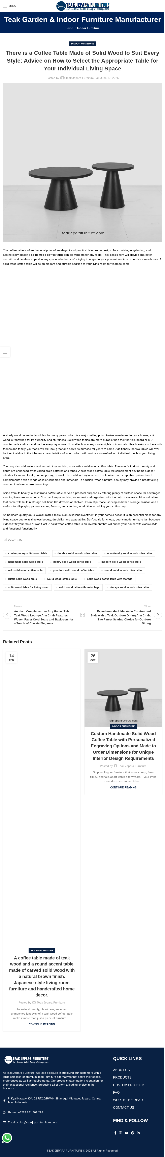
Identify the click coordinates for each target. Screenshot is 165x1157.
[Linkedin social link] (138, 1133)
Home (69, 28)
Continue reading (42, 1024)
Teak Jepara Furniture (80, 77)
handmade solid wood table (25, 561)
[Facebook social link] (115, 1133)
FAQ (116, 1092)
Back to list (82, 615)
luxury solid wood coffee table (72, 561)
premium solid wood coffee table (73, 570)
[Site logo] (82, 5)
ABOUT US (121, 1070)
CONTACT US (123, 1107)
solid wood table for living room (28, 587)
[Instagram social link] (120, 1133)
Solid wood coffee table (62, 579)
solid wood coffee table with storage (109, 579)
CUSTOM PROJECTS (129, 1085)
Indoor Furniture (88, 28)
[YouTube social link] (126, 1133)
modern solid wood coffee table (121, 561)
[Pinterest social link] (132, 1133)
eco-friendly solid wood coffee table (129, 553)
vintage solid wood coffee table (129, 587)
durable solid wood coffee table (77, 553)
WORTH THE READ (128, 1100)
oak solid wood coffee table (25, 570)
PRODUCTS (122, 1077)
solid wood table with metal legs (79, 587)
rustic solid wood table (22, 579)
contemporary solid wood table (27, 553)
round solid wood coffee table (123, 570)
